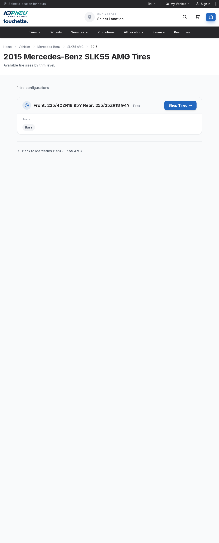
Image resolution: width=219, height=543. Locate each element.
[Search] (185, 17)
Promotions (106, 32)
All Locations (133, 32)
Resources (182, 32)
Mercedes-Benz (49, 47)
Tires (33, 32)
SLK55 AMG (75, 47)
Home (7, 47)
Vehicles (25, 47)
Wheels (56, 32)
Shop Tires (178, 105)
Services (77, 32)
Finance (159, 32)
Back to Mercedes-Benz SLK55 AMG (52, 151)
